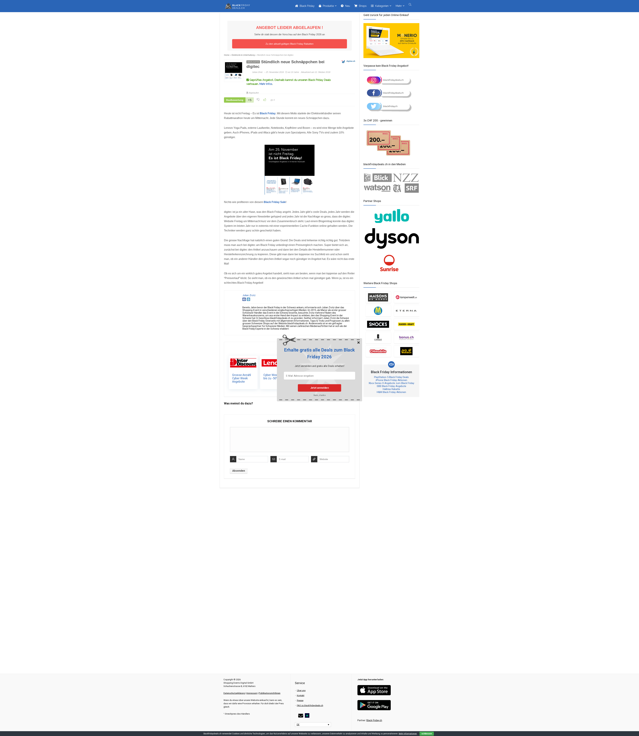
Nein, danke (320, 395)
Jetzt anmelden (319, 387)
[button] (319, 353)
